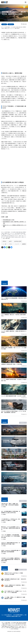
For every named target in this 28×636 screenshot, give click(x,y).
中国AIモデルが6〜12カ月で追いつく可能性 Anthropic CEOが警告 (14, 573)
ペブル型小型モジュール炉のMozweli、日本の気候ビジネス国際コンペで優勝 (10, 519)
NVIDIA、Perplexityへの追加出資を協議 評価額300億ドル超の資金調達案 (10, 551)
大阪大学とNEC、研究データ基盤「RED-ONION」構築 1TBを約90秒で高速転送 (9, 504)
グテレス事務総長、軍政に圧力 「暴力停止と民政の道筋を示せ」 (13, 315)
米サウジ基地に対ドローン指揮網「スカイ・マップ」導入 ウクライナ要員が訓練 (15, 592)
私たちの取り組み (6, 238)
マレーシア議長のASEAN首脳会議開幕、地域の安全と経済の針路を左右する (14, 298)
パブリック (11, 24)
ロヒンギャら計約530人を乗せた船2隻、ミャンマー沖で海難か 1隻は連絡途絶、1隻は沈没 (13, 412)
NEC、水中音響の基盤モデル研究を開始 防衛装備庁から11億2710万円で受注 (10, 512)
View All (22, 422)
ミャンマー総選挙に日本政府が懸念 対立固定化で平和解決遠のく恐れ (13, 380)
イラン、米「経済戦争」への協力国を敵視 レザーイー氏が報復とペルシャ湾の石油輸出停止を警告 (10, 536)
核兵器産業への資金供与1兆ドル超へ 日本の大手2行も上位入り (15, 579)
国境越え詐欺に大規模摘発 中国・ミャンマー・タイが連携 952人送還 (14, 348)
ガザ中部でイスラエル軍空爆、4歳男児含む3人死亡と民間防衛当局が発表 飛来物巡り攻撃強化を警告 (10, 559)
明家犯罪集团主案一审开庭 (8, 219)
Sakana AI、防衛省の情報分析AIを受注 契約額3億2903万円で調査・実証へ (10, 543)
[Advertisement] (14, 56)
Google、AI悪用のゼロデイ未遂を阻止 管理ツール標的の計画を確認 (15, 586)
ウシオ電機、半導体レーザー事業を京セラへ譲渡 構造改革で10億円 (15, 598)
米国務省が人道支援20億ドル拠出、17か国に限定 (11, 364)
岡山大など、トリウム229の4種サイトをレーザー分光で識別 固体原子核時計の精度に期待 (10, 528)
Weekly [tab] (20, 569)
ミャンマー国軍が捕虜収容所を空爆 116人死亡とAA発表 (13, 396)
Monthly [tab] (24, 569)
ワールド (4, 24)
